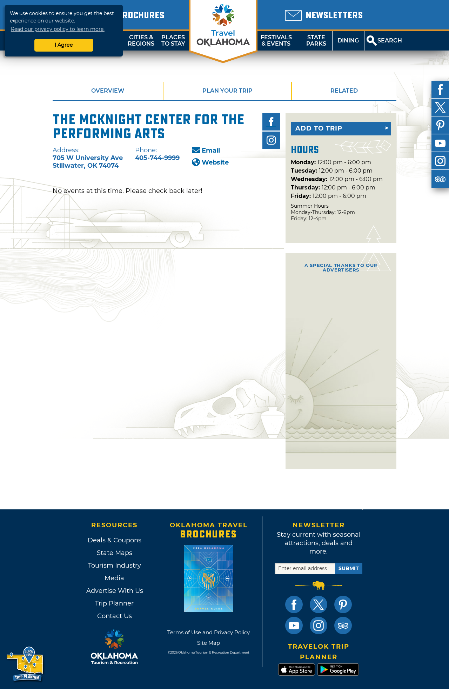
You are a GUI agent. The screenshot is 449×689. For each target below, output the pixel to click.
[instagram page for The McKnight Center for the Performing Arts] (271, 140)
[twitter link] (318, 604)
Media (114, 578)
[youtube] (440, 143)
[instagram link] (318, 625)
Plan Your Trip (227, 90)
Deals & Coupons (114, 540)
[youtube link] (294, 625)
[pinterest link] (343, 604)
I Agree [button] (64, 45)
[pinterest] (440, 125)
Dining (348, 40)
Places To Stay (173, 40)
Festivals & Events (276, 40)
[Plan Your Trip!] (25, 664)
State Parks (316, 40)
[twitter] (440, 107)
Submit (349, 568)
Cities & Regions (141, 40)
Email (211, 150)
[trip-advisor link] (343, 625)
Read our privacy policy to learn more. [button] (58, 29)
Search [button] (389, 40)
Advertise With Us (114, 591)
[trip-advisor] (440, 179)
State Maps (114, 553)
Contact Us (114, 616)
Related (344, 90)
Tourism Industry (114, 565)
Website (215, 162)
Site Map (208, 643)
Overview (107, 90)
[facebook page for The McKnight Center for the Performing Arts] (271, 122)
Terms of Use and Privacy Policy (208, 632)
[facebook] (440, 89)
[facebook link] (294, 604)
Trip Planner (114, 603)
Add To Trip (318, 128)
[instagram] (440, 161)
